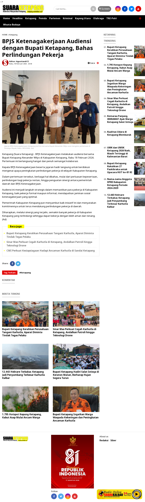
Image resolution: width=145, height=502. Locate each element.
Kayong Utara (83, 18)
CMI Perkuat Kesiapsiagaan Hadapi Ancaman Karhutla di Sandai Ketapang (51, 250)
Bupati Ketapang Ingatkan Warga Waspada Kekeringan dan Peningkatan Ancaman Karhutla (76, 417)
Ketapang (30, 18)
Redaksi (104, 440)
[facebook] (125, 9)
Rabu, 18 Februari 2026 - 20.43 (20, 64)
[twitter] (131, 9)
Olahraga (98, 18)
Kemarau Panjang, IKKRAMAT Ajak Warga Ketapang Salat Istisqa (120, 119)
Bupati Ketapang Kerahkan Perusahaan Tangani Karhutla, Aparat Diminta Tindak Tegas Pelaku (25, 332)
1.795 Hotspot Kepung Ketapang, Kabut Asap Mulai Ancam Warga (22, 416)
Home (6, 18)
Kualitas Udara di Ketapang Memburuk (119, 133)
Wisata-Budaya (11, 24)
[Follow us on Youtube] (75, 496)
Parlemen (54, 18)
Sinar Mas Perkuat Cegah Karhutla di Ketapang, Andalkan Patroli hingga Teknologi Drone (74, 332)
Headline (17, 18)
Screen (105, 8)
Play (137, 494)
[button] (140, 17)
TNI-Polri (111, 18)
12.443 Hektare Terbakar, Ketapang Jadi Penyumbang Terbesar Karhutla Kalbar (23, 375)
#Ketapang (25, 272)
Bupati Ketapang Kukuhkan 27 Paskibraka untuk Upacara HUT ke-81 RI (119, 168)
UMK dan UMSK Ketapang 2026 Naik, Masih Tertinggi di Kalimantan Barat (119, 152)
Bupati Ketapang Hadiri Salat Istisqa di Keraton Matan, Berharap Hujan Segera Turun (76, 375)
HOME (4, 34)
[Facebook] (12, 263)
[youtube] (138, 9)
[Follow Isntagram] (68, 496)
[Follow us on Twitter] (61, 496)
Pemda (43, 18)
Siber (113, 440)
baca (92, 63)
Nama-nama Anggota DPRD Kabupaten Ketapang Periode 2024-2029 (119, 183)
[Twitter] (18, 263)
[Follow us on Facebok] (54, 496)
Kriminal (67, 18)
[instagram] (118, 9)
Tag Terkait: (10, 272)
